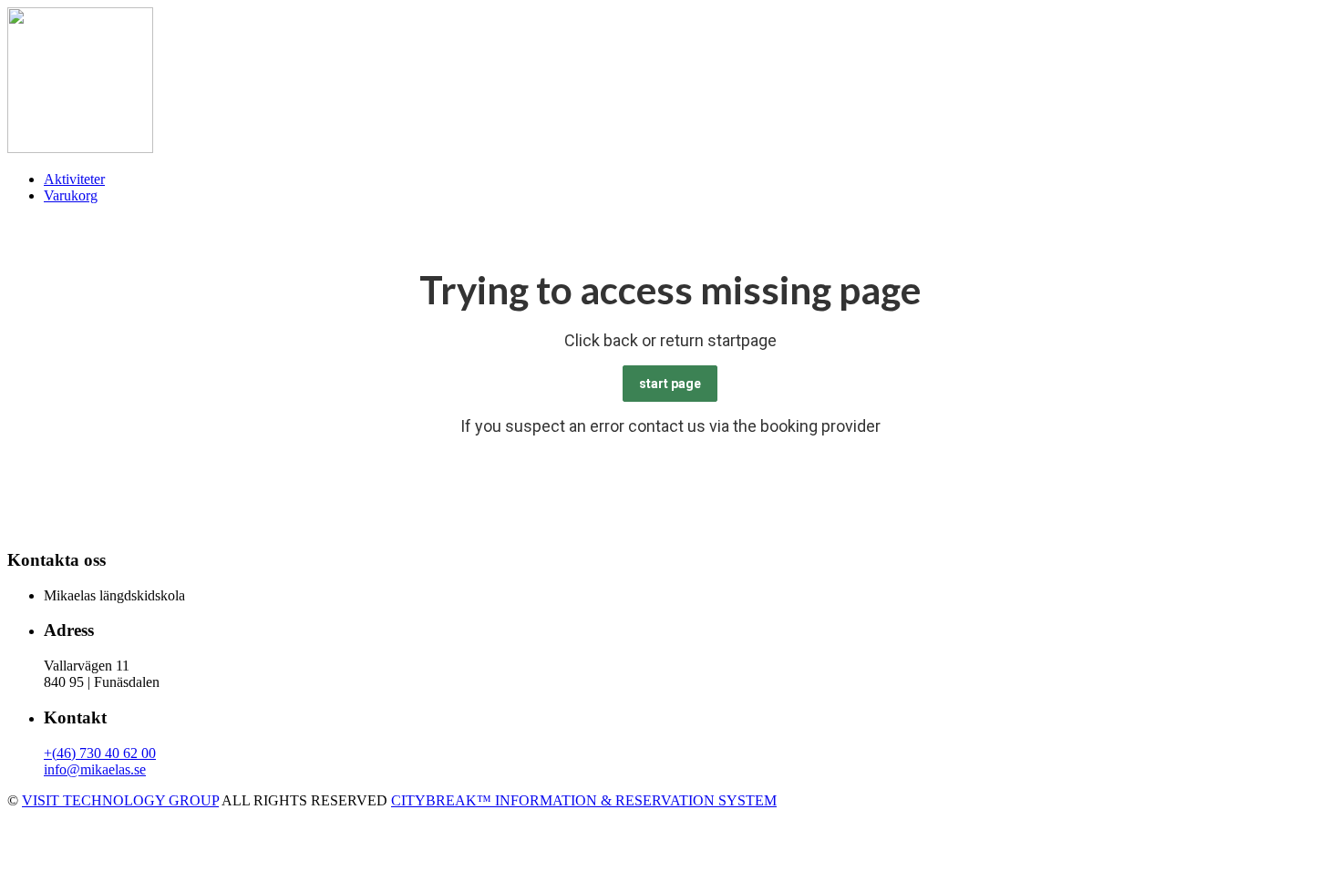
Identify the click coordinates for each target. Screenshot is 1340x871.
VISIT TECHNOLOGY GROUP (120, 800)
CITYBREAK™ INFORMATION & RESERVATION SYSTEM (584, 800)
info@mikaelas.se (95, 769)
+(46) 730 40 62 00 (100, 753)
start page (670, 383)
